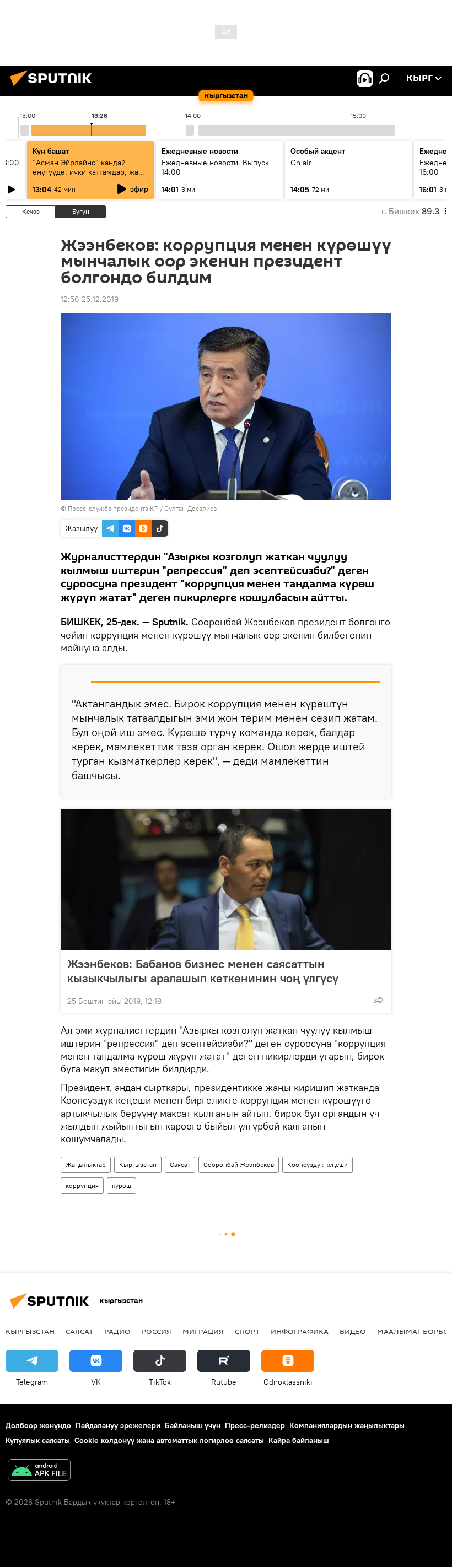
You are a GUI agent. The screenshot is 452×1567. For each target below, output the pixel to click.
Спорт (247, 1331)
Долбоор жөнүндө (38, 1425)
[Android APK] (39, 1471)
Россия (156, 1331)
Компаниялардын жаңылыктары (347, 1425)
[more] (379, 1000)
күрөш (121, 1185)
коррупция (82, 1185)
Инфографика (300, 1331)
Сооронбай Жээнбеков (238, 1164)
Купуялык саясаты (38, 1440)
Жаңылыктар (86, 1164)
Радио (117, 1331)
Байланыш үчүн (192, 1425)
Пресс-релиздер (255, 1425)
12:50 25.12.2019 (90, 299)
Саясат (180, 1164)
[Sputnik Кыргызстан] (54, 88)
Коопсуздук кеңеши (317, 1164)
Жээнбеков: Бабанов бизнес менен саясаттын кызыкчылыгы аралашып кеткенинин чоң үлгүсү (202, 971)
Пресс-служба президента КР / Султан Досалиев (142, 508)
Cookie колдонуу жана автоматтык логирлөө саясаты (169, 1440)
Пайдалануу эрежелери (118, 1425)
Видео (353, 1331)
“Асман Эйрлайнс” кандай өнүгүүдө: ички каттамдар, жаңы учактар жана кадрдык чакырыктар (90, 177)
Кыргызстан (138, 1164)
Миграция (203, 1331)
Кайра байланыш (298, 1440)
